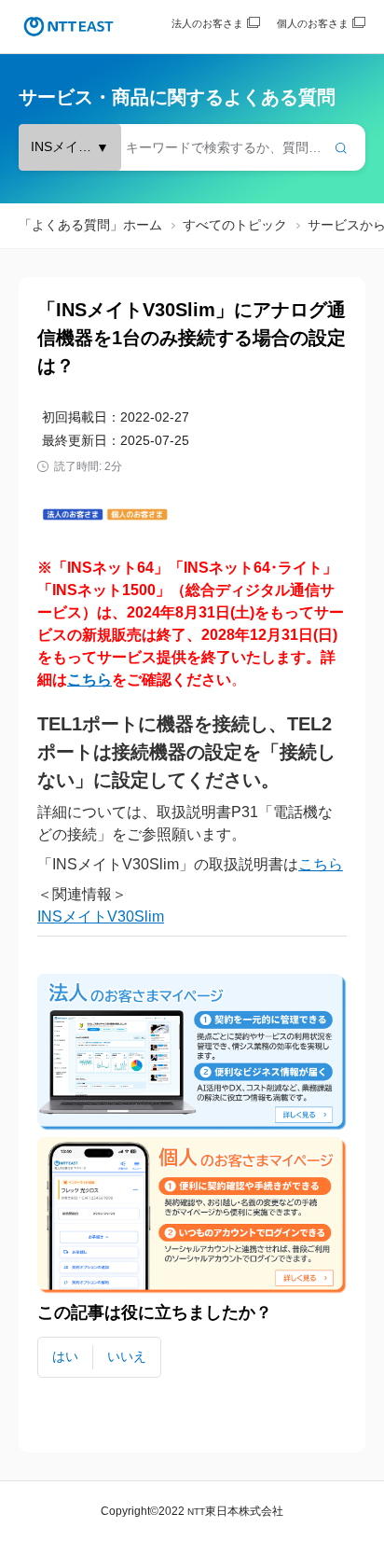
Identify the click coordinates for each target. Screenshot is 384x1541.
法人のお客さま (207, 23)
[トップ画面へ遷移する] (68, 26)
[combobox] (192, 147)
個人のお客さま (313, 23)
